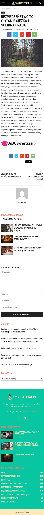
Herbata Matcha (8, 502)
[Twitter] (25, 418)
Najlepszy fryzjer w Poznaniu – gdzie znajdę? (19, 348)
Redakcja (8, 29)
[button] (40, 3)
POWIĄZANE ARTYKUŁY (12, 214)
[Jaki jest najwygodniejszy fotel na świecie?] (7, 239)
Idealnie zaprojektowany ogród (35, 176)
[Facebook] (19, 418)
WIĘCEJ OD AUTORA (12, 218)
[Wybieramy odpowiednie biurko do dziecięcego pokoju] (7, 250)
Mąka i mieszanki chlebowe (13, 491)
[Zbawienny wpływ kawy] (7, 458)
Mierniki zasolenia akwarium (14, 483)
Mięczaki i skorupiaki (10, 476)
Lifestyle (5, 480)
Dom (3, 12)
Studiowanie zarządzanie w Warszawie (27, 433)
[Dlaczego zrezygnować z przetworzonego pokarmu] (7, 446)
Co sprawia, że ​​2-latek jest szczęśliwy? (16, 365)
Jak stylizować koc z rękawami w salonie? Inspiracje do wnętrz (28, 228)
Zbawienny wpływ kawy (25, 454)
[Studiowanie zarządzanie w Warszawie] (7, 435)
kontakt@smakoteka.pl (30, 411)
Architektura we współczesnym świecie (11, 175)
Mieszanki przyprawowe (12, 487)
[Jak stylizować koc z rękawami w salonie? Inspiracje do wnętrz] (7, 228)
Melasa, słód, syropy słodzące (15, 494)
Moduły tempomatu (9, 498)
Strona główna (6, 9)
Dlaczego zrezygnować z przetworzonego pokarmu (26, 444)
